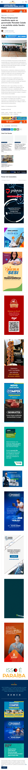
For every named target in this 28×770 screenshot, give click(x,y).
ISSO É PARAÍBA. (14, 125)
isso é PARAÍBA (11, 15)
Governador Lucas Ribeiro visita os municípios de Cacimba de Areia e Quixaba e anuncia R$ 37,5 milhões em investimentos (20, 147)
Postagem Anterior (6, 180)
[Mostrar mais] (20, 129)
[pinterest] (20, 695)
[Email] (18, 129)
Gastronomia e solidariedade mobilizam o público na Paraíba (6, 165)
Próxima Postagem (22, 180)
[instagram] (17, 695)
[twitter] (11, 695)
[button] (2, 2)
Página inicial (4, 15)
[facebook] (8, 695)
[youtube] (14, 695)
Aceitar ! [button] (4, 767)
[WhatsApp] (15, 129)
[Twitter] (12, 129)
